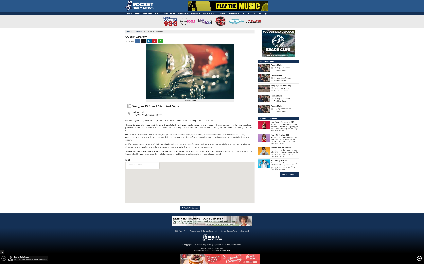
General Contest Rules (228, 231)
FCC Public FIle (180, 231)
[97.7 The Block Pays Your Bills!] (264, 151)
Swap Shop (183, 13)
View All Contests (288, 174)
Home (129, 13)
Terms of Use (195, 231)
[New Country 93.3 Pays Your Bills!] (264, 125)
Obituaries (169, 13)
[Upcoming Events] (264, 68)
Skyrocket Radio (217, 248)
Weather (147, 13)
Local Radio (209, 13)
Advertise (234, 13)
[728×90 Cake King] (220, 259)
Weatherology (225, 250)
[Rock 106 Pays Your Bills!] (264, 163)
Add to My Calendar (191, 208)
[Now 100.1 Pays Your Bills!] (264, 138)
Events (158, 13)
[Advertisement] (228, 6)
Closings (195, 13)
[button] (242, 13)
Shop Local (244, 231)
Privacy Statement (210, 231)
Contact (222, 13)
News (137, 13)
